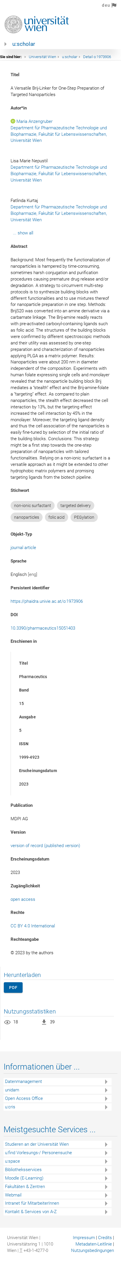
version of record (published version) (45, 845)
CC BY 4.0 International (33, 926)
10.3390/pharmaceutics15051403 (43, 628)
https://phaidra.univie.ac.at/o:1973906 (47, 601)
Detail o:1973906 (97, 57)
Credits (105, 1237)
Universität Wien (42, 57)
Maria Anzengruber (34, 121)
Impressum (84, 1237)
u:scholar (23, 44)
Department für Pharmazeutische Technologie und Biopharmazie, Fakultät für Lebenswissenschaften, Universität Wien (59, 134)
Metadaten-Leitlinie (93, 1244)
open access (23, 899)
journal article (23, 547)
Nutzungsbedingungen (92, 1250)
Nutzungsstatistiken (30, 1011)
